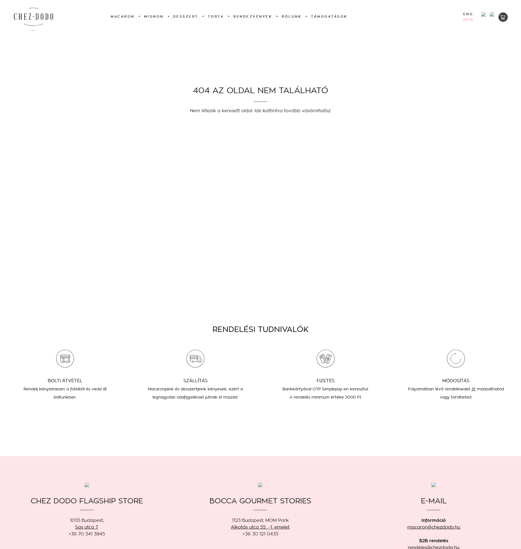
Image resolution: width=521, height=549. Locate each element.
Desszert (185, 16)
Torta (216, 16)
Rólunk (291, 16)
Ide (258, 111)
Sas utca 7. (86, 527)
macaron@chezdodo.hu (433, 527)
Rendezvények (252, 16)
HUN (468, 19)
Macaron (123, 16)
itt (474, 389)
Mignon (154, 16)
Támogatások (329, 16)
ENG (468, 14)
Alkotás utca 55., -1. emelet (260, 527)
